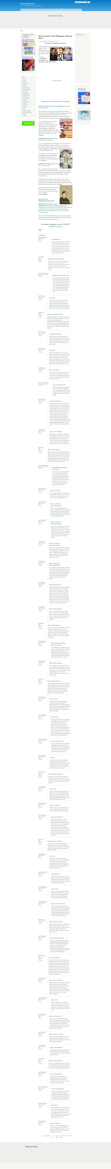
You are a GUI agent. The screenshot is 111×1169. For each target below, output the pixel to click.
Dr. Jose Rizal (54, 1105)
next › (57, 1137)
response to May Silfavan (57, 817)
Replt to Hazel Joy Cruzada (55, 921)
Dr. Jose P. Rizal (55, 717)
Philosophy (25, 92)
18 (56, 1135)
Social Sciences (26, 97)
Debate (24, 80)
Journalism (25, 103)
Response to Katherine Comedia (56, 259)
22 (66, 1135)
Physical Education (26, 89)
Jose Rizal (52, 856)
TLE (24, 109)
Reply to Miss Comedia (53, 449)
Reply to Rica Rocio (54, 370)
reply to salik (53, 789)
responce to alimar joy (55, 1123)
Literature (25, 86)
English (24, 115)
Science (24, 81)
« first (43, 1135)
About (37, 10)
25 (51, 1137)
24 (70, 1135)
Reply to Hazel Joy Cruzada (56, 980)
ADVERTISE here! (30, 10)
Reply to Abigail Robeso (56, 1016)
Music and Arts (26, 90)
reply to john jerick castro (59, 385)
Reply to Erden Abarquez (55, 609)
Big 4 (46, 194)
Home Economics (26, 87)
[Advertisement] (55, 21)
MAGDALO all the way (55, 584)
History (24, 84)
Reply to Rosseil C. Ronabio (55, 774)
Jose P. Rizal (52, 298)
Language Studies (26, 95)
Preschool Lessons (26, 101)
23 (68, 1135)
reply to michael (53, 699)
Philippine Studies (26, 93)
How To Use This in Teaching (60, 10)
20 (61, 1135)
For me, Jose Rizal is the (57, 741)
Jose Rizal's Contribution (63, 118)
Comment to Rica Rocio (55, 334)
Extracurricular (26, 98)
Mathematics (25, 83)
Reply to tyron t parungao (56, 431)
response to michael (55, 805)
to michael (52, 757)
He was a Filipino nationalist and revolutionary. (49, 143)
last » (61, 1137)
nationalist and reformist (52, 111)
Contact (79, 10)
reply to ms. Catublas (55, 490)
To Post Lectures (72, 10)
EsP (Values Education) (27, 112)
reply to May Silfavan (54, 957)
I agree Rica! (52, 350)
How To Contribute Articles (46, 10)
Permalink (40, 241)
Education (25, 104)
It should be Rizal (56, 239)
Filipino (24, 114)
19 (59, 1135)
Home (22, 10)
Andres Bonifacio (55, 874)
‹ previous (48, 1135)
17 (54, 1135)
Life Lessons (25, 106)
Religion (24, 100)
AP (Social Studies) (27, 110)
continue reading (42, 175)
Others (24, 107)
